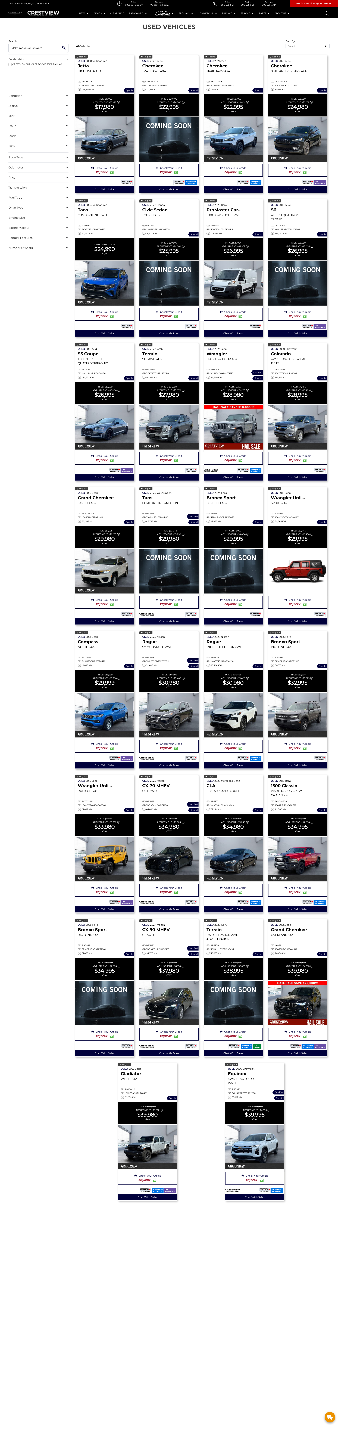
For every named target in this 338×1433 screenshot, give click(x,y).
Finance (227, 13)
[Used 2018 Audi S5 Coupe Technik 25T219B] (104, 427)
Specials (184, 13)
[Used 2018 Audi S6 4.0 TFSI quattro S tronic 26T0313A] (297, 283)
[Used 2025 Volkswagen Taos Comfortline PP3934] (169, 571)
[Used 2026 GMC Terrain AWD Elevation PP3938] (233, 1003)
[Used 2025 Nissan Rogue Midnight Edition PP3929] (233, 715)
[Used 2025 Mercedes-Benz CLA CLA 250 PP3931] (233, 859)
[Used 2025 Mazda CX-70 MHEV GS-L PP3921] (169, 859)
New (82, 13)
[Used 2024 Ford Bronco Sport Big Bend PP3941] (233, 571)
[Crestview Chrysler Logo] (43, 13)
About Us (280, 13)
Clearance (117, 13)
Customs (163, 13)
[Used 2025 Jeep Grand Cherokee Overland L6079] (297, 1003)
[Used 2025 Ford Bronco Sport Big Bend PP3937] (297, 715)
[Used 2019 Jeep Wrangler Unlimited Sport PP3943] (297, 571)
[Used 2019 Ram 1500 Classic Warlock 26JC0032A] (297, 859)
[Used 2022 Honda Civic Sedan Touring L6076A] (169, 283)
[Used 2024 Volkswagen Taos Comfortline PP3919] (104, 283)
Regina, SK (33, 3)
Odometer (15, 167)
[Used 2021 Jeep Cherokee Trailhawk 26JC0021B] (233, 139)
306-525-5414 (269, 5)
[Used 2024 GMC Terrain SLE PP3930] (169, 427)
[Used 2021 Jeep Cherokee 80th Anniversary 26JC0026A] (297, 139)
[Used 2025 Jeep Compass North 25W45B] (104, 715)
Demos (97, 13)
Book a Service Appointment (314, 3)
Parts (262, 13)
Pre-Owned (136, 13)
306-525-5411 (227, 5)
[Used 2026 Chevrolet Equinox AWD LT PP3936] (254, 1147)
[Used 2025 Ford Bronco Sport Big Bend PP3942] (104, 1003)
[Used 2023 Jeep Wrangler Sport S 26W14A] (233, 427)
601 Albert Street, (19, 3)
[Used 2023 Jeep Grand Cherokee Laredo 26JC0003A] (104, 571)
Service (245, 13)
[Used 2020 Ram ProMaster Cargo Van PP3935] (233, 283)
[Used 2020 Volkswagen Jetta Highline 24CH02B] (104, 139)
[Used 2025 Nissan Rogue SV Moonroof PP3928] (169, 715)
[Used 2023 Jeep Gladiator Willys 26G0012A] (147, 1147)
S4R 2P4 (44, 3)
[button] (104, 170)
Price (11, 177)
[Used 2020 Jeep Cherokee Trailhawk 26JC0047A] (169, 139)
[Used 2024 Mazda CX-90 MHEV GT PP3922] (169, 1003)
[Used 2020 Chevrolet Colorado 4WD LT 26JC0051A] (297, 427)
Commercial (205, 13)
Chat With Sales (104, 189)
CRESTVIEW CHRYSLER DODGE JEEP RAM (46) (37, 64)
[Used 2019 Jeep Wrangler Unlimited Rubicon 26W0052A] (104, 859)
